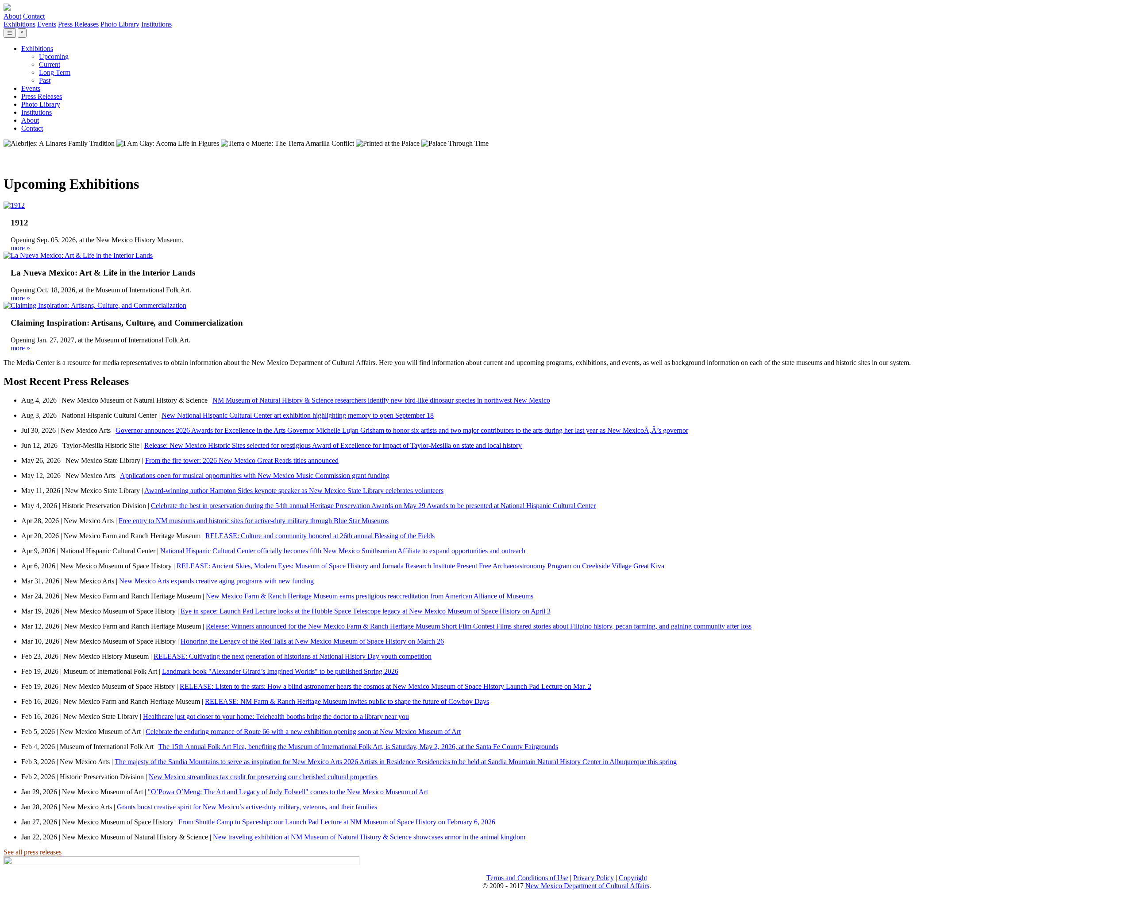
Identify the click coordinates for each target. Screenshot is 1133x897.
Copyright (633, 877)
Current (49, 64)
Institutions (156, 24)
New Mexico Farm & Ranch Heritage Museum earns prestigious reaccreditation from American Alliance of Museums (369, 596)
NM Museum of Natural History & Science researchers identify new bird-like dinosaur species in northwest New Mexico (381, 400)
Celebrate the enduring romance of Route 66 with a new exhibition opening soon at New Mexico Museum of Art (303, 731)
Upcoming (54, 56)
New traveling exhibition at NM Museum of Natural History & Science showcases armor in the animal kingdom (369, 837)
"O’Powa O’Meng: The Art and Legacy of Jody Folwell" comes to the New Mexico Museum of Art (288, 792)
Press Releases (78, 24)
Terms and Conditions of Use (527, 877)
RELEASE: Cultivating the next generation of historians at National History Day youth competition (293, 656)
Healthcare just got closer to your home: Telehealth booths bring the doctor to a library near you (276, 716)
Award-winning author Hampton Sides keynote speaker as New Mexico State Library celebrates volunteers (293, 490)
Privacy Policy (593, 877)
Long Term (54, 72)
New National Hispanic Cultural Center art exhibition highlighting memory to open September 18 (298, 415)
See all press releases (33, 852)
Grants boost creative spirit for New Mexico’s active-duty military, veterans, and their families (247, 807)
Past (44, 80)
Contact (34, 16)
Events (46, 24)
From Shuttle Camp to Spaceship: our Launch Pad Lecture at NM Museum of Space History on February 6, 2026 (336, 822)
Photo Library (119, 24)
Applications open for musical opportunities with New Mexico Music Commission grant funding (254, 475)
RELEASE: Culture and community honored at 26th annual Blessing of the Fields (320, 536)
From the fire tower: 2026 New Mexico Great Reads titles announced (242, 460)
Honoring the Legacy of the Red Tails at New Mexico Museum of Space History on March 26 (312, 641)
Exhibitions (19, 24)
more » (20, 248)
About (12, 16)
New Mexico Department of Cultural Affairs (587, 885)
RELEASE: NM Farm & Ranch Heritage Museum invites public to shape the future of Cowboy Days (347, 701)
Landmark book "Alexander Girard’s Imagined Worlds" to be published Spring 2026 (280, 671)
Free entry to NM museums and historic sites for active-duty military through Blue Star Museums (254, 520)
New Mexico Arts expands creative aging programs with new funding (216, 581)
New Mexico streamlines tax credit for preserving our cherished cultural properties (263, 777)
